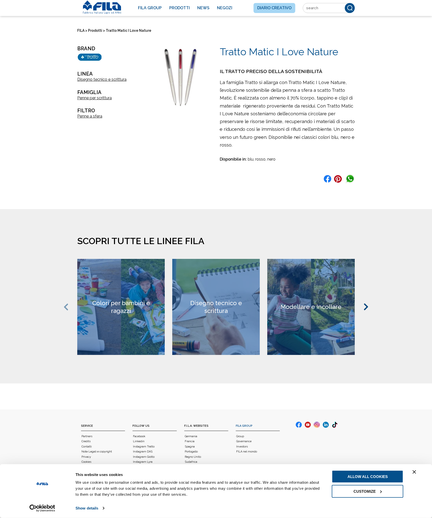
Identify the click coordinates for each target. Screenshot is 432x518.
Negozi (224, 8)
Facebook (139, 436)
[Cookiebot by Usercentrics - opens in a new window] (42, 508)
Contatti (87, 446)
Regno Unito (193, 456)
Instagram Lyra (142, 461)
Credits (86, 441)
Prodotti (179, 8)
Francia (189, 441)
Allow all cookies (368, 476)
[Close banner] (414, 472)
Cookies (86, 461)
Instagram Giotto (143, 456)
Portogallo (191, 451)
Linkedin (138, 441)
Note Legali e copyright (97, 451)
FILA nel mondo (246, 451)
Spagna (190, 446)
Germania (191, 436)
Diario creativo (274, 8)
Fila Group (150, 8)
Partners (87, 436)
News (203, 8)
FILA (80, 31)
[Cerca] (350, 8)
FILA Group (244, 425)
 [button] (66, 307)
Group (240, 436)
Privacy (86, 456)
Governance (244, 441)
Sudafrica (191, 461)
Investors (242, 446)
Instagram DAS (142, 451)
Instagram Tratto (143, 446)
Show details (87, 508)
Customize (365, 491)
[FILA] (102, 7)
